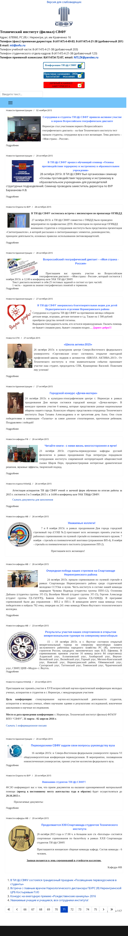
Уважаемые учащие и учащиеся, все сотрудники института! (49, 900)
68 (40, 909)
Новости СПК (13, 337)
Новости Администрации (19, 110)
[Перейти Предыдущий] (17, 909)
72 (72, 909)
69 (48, 909)
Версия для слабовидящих (64, 2)
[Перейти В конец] (112, 909)
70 (56, 909)
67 (32, 909)
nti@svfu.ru (18, 45)
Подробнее (12, 145)
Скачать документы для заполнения (32, 499)
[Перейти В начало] (9, 909)
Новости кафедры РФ (17, 439)
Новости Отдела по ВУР (18, 206)
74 (87, 909)
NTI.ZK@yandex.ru (86, 57)
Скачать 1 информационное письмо (26, 725)
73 (79, 909)
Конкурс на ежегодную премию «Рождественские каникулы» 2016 (53, 896)
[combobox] (21, 94)
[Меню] (10, 103)
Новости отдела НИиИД (18, 483)
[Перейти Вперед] (103, 909)
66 (25, 909)
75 (95, 909)
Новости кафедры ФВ (17, 516)
